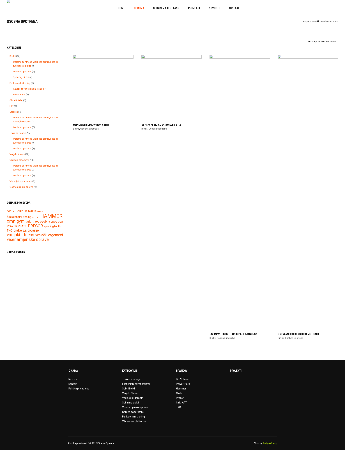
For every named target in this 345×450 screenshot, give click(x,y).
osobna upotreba (51, 221)
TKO (9, 230)
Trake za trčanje (131, 379)
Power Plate (183, 383)
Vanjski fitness (130, 393)
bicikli (11, 211)
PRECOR (35, 226)
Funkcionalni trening (133, 416)
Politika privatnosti (78, 388)
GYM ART (181, 402)
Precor (180, 397)
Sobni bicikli (128, 388)
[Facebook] (331, 8)
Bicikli (316, 21)
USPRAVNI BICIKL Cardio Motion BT (299, 334)
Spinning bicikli (130, 402)
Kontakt (72, 383)
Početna (307, 21)
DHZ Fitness (35, 211)
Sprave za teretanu (133, 411)
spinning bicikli (52, 226)
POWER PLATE (17, 226)
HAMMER (51, 216)
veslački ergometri (49, 235)
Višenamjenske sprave (135, 407)
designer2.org (270, 443)
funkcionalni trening (19, 217)
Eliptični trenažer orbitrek (136, 383)
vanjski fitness (20, 235)
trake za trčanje (26, 230)
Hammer (181, 388)
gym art (36, 217)
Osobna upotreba (89, 128)
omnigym (16, 221)
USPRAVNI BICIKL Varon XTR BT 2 (161, 124)
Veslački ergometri (132, 397)
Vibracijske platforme (134, 421)
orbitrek (32, 221)
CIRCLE (22, 211)
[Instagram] (336, 8)
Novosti (72, 379)
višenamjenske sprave (28, 239)
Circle (179, 393)
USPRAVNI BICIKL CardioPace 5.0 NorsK (233, 334)
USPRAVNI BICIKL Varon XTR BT (92, 124)
